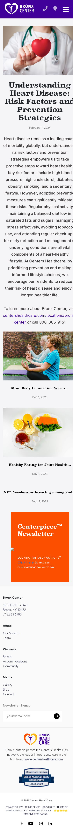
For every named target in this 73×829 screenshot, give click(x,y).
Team (7, 638)
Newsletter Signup (17, 705)
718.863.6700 (12, 614)
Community (10, 666)
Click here (26, 562)
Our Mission (11, 633)
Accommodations (15, 661)
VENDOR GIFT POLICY (40, 810)
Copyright (48, 807)
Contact (8, 694)
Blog (6, 690)
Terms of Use (32, 807)
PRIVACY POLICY (14, 807)
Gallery (7, 685)
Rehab (7, 657)
